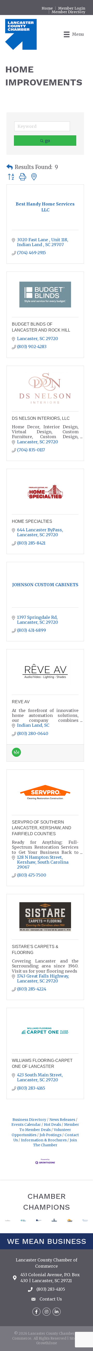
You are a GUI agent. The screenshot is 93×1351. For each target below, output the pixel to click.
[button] (9, 167)
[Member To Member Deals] (16, 755)
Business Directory (29, 1120)
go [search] (47, 140)
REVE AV (21, 702)
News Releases (62, 1120)
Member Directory (68, 12)
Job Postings (50, 1135)
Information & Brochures (44, 1140)
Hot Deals (52, 1124)
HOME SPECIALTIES (32, 521)
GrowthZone (46, 1343)
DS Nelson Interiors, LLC (41, 418)
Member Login (71, 8)
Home (47, 8)
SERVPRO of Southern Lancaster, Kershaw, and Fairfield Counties (41, 828)
